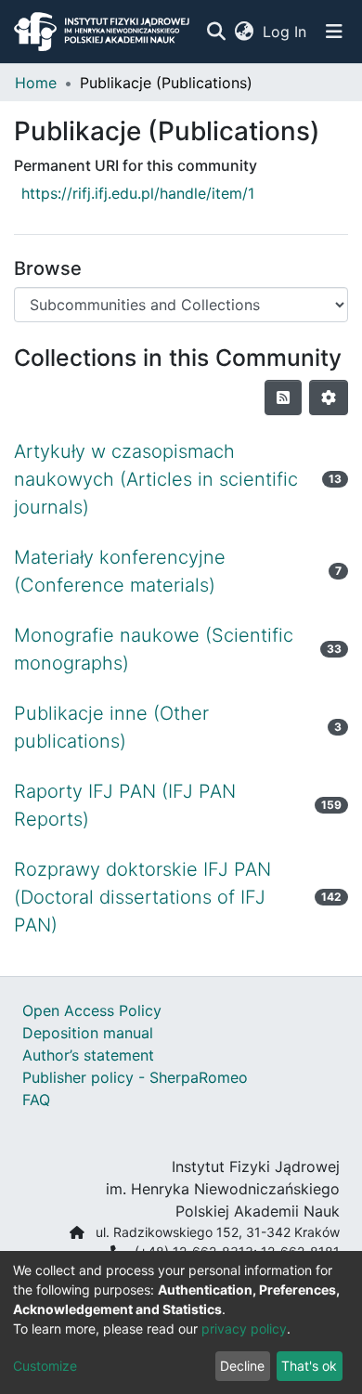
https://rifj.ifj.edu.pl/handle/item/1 (137, 193)
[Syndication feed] (283, 397)
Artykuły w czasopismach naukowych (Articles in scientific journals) (156, 479)
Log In (285, 31)
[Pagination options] (328, 397)
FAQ (36, 1099)
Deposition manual (87, 1032)
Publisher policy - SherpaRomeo (135, 1077)
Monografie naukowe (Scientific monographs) (153, 649)
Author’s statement (88, 1055)
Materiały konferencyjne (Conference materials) (120, 571)
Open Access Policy (92, 1010)
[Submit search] (215, 31)
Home (36, 82)
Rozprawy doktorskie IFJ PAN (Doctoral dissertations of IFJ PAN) (142, 897)
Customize (45, 1366)
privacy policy (244, 1328)
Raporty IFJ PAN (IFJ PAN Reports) (125, 805)
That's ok (309, 1366)
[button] (243, 31)
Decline (242, 1366)
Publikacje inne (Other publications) (111, 727)
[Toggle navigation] (334, 31)
